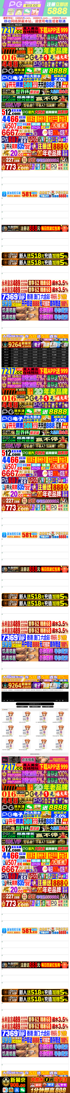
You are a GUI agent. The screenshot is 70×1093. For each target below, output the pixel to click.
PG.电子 (48, 706)
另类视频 (64, 352)
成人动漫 (64, 349)
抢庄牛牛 (25, 357)
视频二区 (6, 352)
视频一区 (6, 349)
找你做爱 (35, 354)
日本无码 (35, 349)
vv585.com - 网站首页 (14, 25)
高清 (57, 700)
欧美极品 (54, 349)
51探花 (35, 360)
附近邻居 (16, 354)
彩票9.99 (44, 357)
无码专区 (6, 363)
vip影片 (22, 706)
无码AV (6, 360)
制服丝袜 (54, 352)
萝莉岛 (63, 360)
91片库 (44, 360)
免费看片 (16, 363)
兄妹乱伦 (25, 366)
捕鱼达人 (16, 357)
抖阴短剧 (54, 366)
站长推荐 (6, 354)
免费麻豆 (44, 363)
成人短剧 (35, 366)
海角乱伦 (35, 363)
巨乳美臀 (35, 352)
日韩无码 (64, 366)
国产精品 (16, 349)
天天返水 (64, 357)
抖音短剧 (16, 360)
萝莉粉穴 (54, 363)
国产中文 (16, 366)
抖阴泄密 (64, 363)
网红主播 (25, 349)
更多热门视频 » (64, 709)
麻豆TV (25, 360)
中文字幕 (25, 352)
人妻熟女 (44, 352)
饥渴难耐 (25, 354)
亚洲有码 (44, 349)
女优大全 (54, 360)
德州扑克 (35, 357)
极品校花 (44, 366)
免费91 (25, 363)
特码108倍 (35, 706)
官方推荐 (6, 357)
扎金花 (54, 357)
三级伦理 (16, 352)
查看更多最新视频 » (35, 754)
